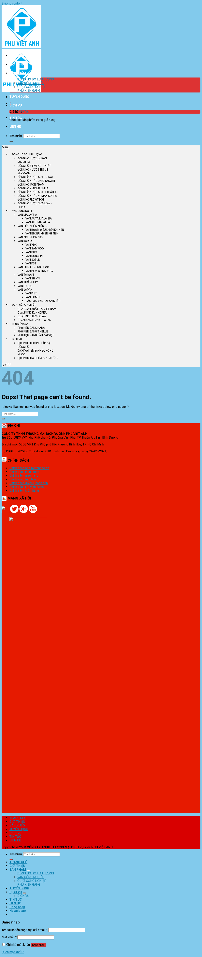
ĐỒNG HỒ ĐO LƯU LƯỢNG (35, 79)
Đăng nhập (38, 944)
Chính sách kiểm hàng (24, 490)
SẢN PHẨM (17, 73)
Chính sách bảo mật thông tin (29, 468)
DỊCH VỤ (15, 105)
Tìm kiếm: (15, 136)
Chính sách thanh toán (24, 472)
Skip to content (12, 3)
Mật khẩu (9, 937)
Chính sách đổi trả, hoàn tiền (28, 483)
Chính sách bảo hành (23, 479)
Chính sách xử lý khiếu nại (27, 487)
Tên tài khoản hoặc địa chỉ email (25, 930)
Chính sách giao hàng (23, 475)
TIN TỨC (15, 118)
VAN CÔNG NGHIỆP (30, 83)
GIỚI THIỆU (17, 64)
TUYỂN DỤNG (19, 97)
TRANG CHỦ (18, 56)
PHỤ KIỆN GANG (28, 90)
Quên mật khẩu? (13, 952)
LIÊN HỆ (15, 126)
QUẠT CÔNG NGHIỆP (31, 87)
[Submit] (11, 141)
